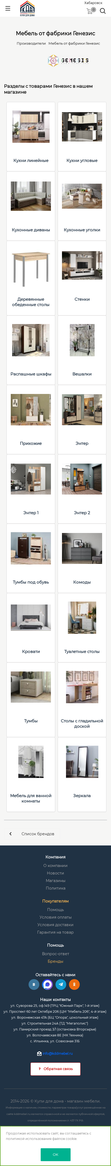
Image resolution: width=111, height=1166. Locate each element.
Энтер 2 (82, 512)
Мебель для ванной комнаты (30, 798)
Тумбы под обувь (31, 582)
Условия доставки (55, 924)
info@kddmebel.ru (58, 1053)
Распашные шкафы (31, 373)
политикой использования (28, 1139)
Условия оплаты (56, 917)
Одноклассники (74, 984)
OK (55, 1154)
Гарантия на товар (55, 932)
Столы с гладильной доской (82, 723)
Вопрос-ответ (55, 953)
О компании (55, 865)
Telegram (61, 984)
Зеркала (82, 795)
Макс (47, 984)
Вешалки (82, 373)
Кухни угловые (82, 160)
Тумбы (31, 720)
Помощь (55, 909)
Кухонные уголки (82, 229)
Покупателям (55, 901)
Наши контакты (55, 999)
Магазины (55, 880)
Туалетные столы (82, 651)
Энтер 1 (31, 512)
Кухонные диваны (31, 229)
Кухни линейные (30, 160)
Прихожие (31, 443)
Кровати (31, 651)
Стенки (82, 299)
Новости (55, 873)
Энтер (82, 443)
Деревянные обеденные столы (31, 302)
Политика (55, 888)
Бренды (55, 961)
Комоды (82, 582)
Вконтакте (34, 984)
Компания (55, 857)
